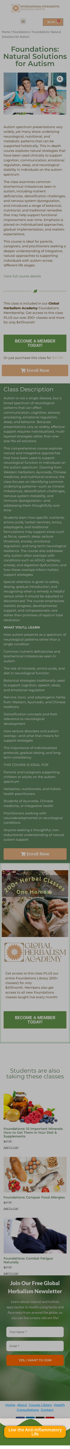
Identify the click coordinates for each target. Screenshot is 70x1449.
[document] (35, 724)
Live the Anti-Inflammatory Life (35, 1432)
